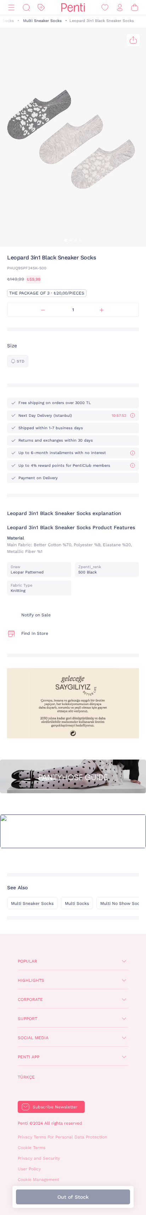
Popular (27, 961)
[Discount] (41, 7)
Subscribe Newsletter (55, 1106)
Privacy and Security (39, 1158)
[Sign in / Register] (120, 7)
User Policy (29, 1168)
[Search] (26, 7)
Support (27, 1018)
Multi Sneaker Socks (42, 20)
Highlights (31, 980)
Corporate (30, 999)
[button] (65, 240)
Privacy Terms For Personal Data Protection (62, 1137)
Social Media (33, 1037)
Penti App (28, 1056)
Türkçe (26, 1077)
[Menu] (11, 7)
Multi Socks (77, 903)
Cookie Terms (31, 1147)
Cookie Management (38, 1179)
